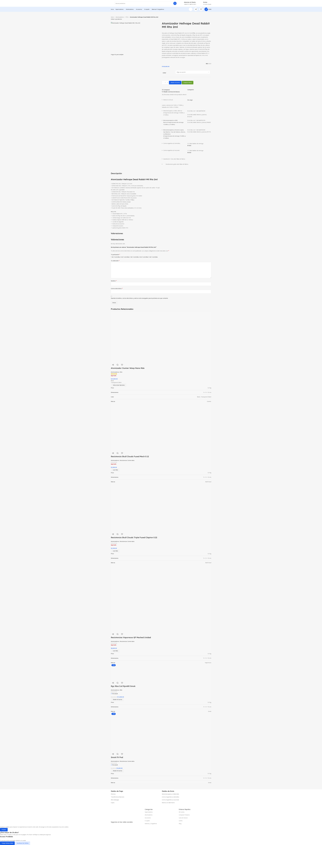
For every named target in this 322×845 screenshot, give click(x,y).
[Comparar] (113, 453)
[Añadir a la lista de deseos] (122, 453)
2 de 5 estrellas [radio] (124, 257)
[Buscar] (175, 3)
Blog (180, 823)
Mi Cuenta (181, 812)
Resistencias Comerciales (127, 460)
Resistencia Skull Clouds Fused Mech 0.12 (130, 456)
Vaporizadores (149, 812)
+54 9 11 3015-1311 (190, 4)
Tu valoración (115, 261)
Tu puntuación (115, 254)
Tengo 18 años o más (7, 843)
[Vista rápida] (117, 453)
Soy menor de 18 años (22, 843)
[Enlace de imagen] (123, 813)
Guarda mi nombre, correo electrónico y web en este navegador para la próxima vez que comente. (139, 298)
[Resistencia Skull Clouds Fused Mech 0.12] (143, 426)
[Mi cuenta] (190, 9)
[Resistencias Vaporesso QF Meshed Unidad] (138, 597)
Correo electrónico (117, 288)
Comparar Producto (184, 815)
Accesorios (148, 818)
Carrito (181, 820)
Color (164, 73)
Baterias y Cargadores (151, 823)
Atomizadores (120, 17)
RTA (127, 17)
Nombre (114, 281)
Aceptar (4, 829)
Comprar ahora (187, 82)
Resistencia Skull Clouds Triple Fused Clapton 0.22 (134, 537)
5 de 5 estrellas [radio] (153, 257)
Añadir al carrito (175, 82)
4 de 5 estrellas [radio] (143, 257)
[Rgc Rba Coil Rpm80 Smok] (121, 672)
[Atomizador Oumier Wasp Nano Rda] (136, 337)
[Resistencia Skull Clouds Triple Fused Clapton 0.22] (143, 507)
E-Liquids (147, 820)
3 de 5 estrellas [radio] (134, 257)
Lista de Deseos (183, 818)
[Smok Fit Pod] (130, 732)
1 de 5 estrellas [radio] (115, 257)
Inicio (112, 17)
